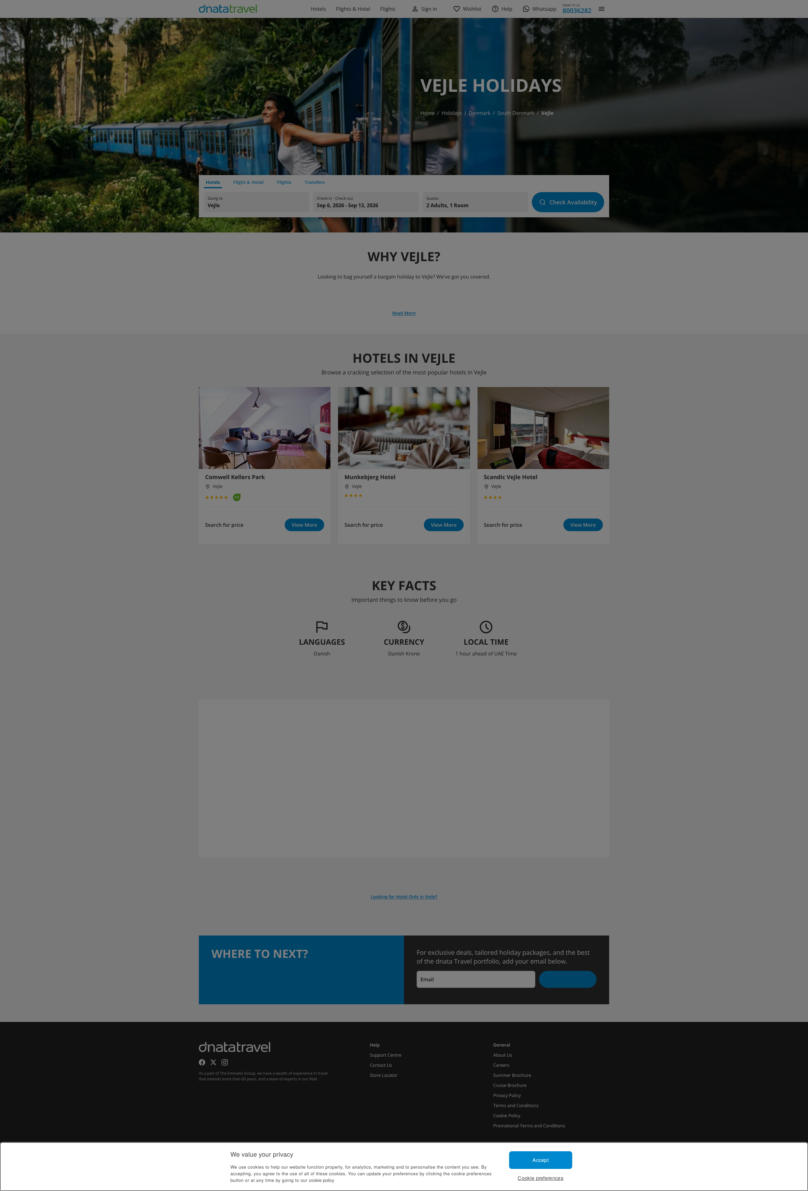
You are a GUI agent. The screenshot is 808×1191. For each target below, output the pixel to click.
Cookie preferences (540, 1178)
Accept (540, 1160)
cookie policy (321, 1180)
